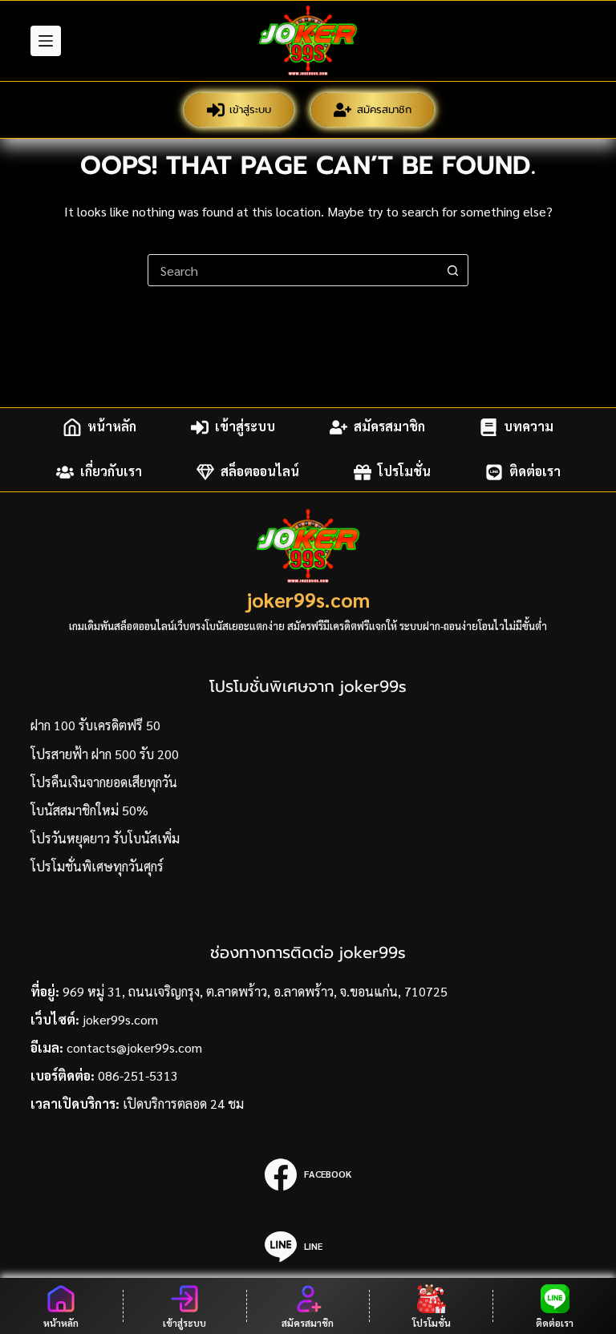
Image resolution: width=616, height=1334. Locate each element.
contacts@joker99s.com (134, 1047)
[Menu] (45, 41)
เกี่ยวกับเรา (111, 471)
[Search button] (452, 270)
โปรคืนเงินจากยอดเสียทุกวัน (103, 782)
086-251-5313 (138, 1075)
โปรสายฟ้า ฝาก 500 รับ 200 (104, 754)
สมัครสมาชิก (384, 109)
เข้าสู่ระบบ (250, 109)
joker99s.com (308, 599)
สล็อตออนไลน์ (260, 471)
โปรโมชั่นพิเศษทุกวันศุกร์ (97, 866)
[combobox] (292, 270)
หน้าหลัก (111, 426)
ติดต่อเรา (535, 471)
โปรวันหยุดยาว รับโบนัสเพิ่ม (105, 838)
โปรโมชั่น (404, 471)
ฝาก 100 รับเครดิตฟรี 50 (95, 725)
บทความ (528, 426)
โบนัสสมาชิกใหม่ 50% (89, 810)
